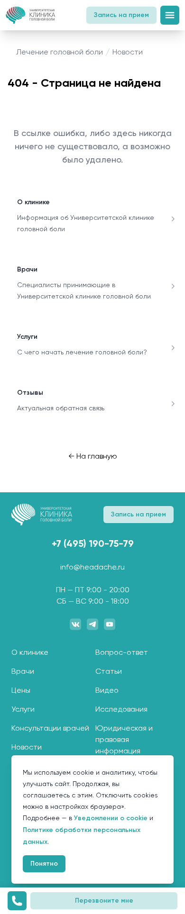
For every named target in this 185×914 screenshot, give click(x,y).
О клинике (33, 202)
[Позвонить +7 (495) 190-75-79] (17, 900)
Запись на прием (121, 15)
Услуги (27, 337)
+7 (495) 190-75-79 (93, 543)
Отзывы (30, 393)
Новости (26, 746)
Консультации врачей (50, 728)
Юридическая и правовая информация (124, 739)
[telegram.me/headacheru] (92, 624)
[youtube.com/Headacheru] (109, 624)
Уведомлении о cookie (111, 818)
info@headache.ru (92, 566)
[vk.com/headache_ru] (75, 624)
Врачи (27, 269)
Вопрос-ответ (121, 652)
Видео (107, 690)
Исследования (121, 709)
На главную (92, 456)
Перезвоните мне (104, 900)
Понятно (44, 864)
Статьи (108, 671)
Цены (20, 690)
